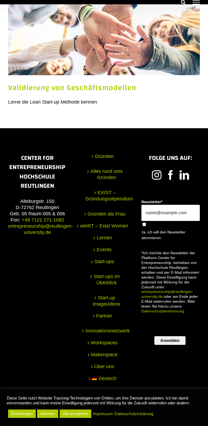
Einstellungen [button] (21, 414)
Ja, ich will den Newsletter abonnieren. (163, 235)
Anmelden (170, 340)
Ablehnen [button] (47, 414)
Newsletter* (151, 202)
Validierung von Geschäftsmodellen (72, 88)
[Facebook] (170, 175)
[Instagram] (156, 175)
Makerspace (104, 354)
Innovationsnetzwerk (106, 330)
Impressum (103, 414)
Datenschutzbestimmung (162, 311)
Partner (104, 316)
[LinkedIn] (184, 175)
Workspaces (104, 342)
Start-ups (104, 261)
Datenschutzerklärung (133, 414)
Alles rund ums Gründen (106, 174)
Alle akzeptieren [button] (75, 414)
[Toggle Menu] (196, 2)
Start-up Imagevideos (106, 301)
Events (104, 249)
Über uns (104, 366)
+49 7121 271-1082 (43, 220)
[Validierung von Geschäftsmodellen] (104, 39)
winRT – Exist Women (104, 226)
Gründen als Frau (106, 214)
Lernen (104, 237)
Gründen (104, 156)
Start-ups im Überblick (106, 279)
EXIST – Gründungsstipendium (106, 196)
